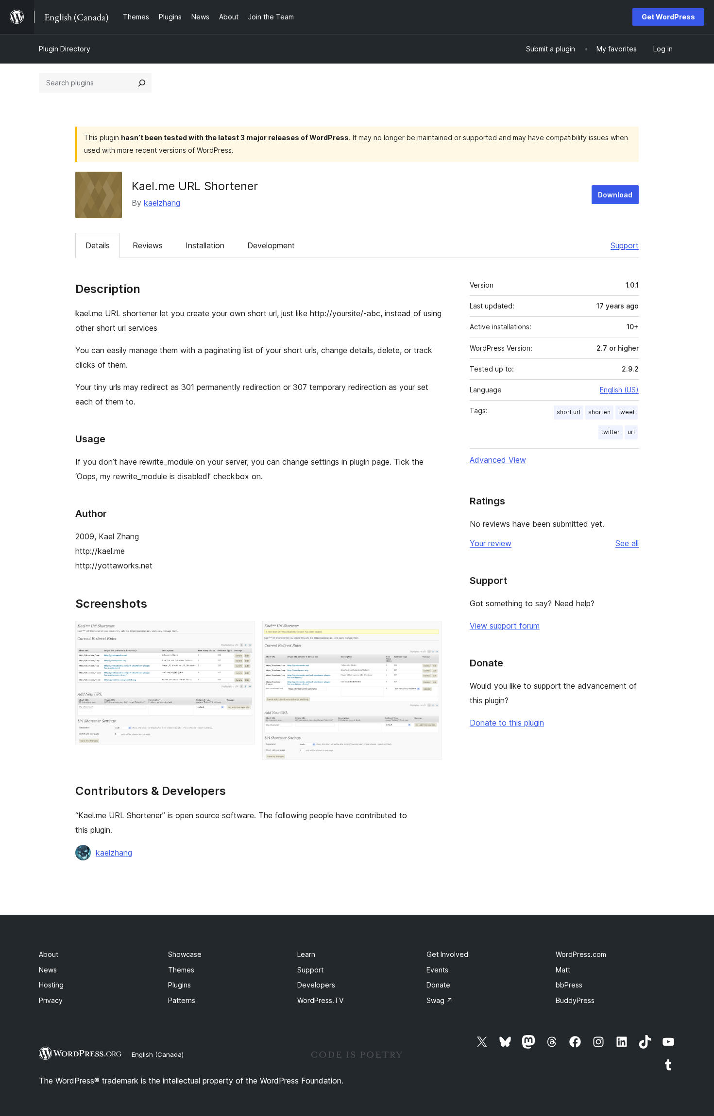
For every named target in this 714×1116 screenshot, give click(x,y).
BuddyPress (575, 1000)
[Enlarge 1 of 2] (241, 634)
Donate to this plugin (507, 723)
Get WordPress (668, 17)
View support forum (505, 626)
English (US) (619, 390)
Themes (181, 970)
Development (271, 245)
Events (437, 970)
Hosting (51, 985)
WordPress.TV (320, 1000)
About (48, 954)
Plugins (179, 985)
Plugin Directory (64, 49)
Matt (563, 970)
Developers (316, 985)
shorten (599, 412)
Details (97, 245)
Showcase (185, 954)
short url (568, 412)
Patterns (181, 1000)
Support (625, 245)
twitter (610, 432)
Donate (438, 985)
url (631, 432)
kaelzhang (162, 203)
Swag (439, 1000)
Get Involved (447, 954)
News (48, 970)
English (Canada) (158, 1054)
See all (627, 543)
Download (615, 195)
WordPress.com (581, 954)
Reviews (148, 245)
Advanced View (498, 460)
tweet (626, 412)
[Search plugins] (142, 83)
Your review (490, 543)
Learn (306, 954)
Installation (205, 245)
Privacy (51, 1000)
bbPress (569, 985)
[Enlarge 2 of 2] (428, 634)
